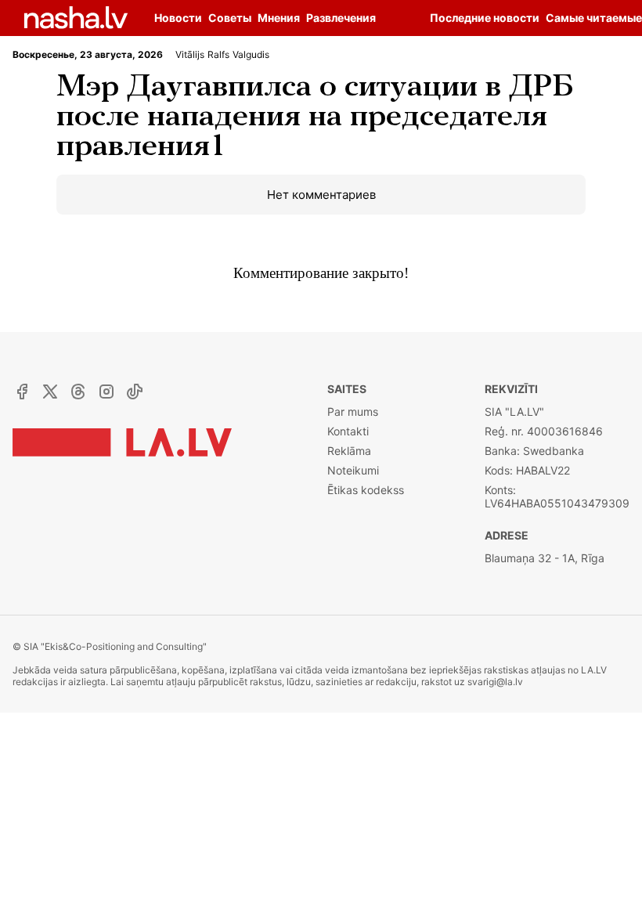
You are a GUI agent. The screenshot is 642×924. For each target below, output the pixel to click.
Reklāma (349, 450)
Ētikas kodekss (365, 489)
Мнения (279, 17)
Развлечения (341, 17)
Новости (178, 17)
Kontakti (348, 431)
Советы (229, 17)
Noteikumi (353, 470)
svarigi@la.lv (495, 682)
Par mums (352, 411)
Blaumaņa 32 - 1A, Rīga (544, 558)
